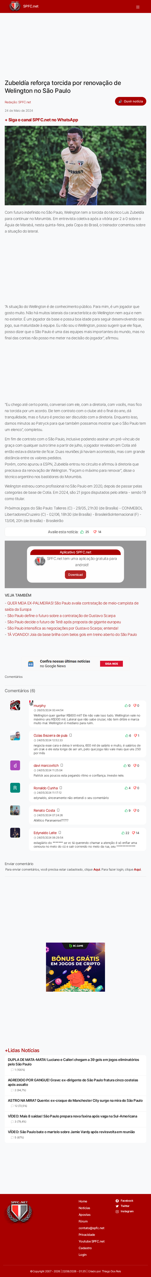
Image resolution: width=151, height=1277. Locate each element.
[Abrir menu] (138, 6)
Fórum (83, 1221)
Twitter (125, 1206)
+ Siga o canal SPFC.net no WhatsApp (41, 119)
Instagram (127, 1211)
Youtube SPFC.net (91, 1241)
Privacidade (87, 1235)
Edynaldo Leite (45, 833)
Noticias (84, 1208)
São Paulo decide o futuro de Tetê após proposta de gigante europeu (64, 622)
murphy (40, 706)
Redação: (18, 102)
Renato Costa (44, 810)
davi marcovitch (46, 765)
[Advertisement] (75, 43)
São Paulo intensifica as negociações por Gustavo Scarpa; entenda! (62, 628)
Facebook (126, 1200)
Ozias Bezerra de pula (50, 735)
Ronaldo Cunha (46, 788)
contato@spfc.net (91, 1228)
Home (83, 1201)
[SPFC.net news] (75, 663)
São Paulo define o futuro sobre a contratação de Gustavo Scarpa (61, 615)
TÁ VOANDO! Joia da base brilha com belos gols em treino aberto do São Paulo (72, 634)
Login (83, 1255)
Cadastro (85, 1248)
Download (75, 575)
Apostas (84, 1215)
